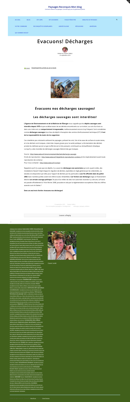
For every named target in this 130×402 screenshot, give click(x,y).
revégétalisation (14, 290)
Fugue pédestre (70, 20)
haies (36, 269)
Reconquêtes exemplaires (42, 26)
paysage (81, 206)
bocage (12, 368)
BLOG (28, 20)
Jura (27, 342)
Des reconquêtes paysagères (54, 206)
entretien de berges (15, 259)
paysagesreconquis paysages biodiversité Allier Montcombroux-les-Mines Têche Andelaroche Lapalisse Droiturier (26, 344)
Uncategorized (66, 206)
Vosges (23, 342)
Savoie (22, 376)
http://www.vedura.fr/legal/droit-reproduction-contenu (61, 157)
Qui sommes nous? (21, 33)
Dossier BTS (41, 235)
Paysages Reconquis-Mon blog (65, 6)
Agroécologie (64, 26)
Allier (11, 237)
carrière (12, 330)
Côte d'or (12, 348)
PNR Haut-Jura (38, 292)
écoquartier (19, 279)
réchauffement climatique (26, 362)
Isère (25, 294)
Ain (37, 239)
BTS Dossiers (53, 20)
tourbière (12, 314)
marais (26, 304)
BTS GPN (39, 20)
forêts (31, 352)
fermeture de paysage (16, 294)
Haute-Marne (28, 377)
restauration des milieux (32, 320)
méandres (30, 342)
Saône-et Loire (14, 322)
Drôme (28, 352)
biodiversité (27, 279)
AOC (41, 312)
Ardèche (20, 229)
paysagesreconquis (15, 285)
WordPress (33, 398)
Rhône (38, 283)
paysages (19, 336)
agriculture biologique (36, 346)
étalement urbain (23, 322)
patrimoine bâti (32, 287)
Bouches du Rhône (38, 352)
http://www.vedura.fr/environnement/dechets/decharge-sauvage (53, 154)
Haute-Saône (25, 229)
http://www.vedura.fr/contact (50, 163)
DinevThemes (45, 398)
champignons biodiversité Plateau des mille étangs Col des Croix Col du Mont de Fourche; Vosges (27, 360)
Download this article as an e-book (44, 68)
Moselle (34, 239)
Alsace (16, 368)
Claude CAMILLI (71, 204)
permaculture (13, 304)
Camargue (22, 391)
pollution (87, 206)
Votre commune (21, 26)
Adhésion (93, 26)
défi (39, 269)
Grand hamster (27, 239)
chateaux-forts (13, 229)
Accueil (17, 20)
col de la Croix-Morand (34, 302)
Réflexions (79, 26)
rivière (31, 229)
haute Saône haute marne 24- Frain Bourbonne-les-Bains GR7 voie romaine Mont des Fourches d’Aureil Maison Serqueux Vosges (27, 247)
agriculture (40, 287)
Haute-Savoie (19, 348)
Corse (14, 239)
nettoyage (76, 206)
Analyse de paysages (89, 20)
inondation (34, 383)
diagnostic (21, 304)
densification (32, 322)
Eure (28, 346)
